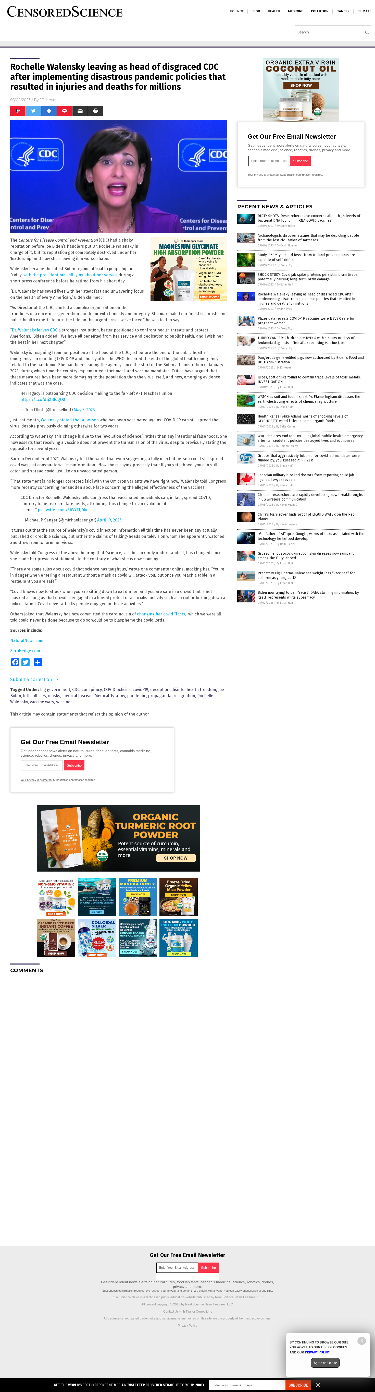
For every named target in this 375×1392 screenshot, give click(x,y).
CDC (76, 689)
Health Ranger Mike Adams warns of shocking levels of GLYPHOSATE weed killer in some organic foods (303, 418)
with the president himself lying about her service (70, 274)
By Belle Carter (285, 426)
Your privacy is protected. (36, 779)
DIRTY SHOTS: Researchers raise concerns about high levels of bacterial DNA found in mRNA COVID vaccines (309, 218)
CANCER (342, 11)
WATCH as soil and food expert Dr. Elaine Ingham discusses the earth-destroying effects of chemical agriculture (309, 399)
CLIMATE (364, 11)
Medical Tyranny (110, 695)
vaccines (64, 701)
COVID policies (117, 689)
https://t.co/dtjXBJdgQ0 (42, 399)
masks (54, 695)
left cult (30, 695)
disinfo (177, 689)
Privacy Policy (187, 1325)
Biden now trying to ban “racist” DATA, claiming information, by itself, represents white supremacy (308, 594)
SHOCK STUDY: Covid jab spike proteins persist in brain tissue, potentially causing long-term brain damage (308, 276)
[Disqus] (118, 1041)
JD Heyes (48, 100)
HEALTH (274, 11)
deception (159, 689)
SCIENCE (237, 11)
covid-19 (140, 689)
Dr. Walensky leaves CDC (34, 330)
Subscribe (298, 1385)
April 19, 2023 (109, 520)
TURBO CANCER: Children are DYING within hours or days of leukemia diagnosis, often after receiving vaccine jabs (306, 340)
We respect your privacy (161, 1290)
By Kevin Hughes (287, 245)
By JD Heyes (284, 309)
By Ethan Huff (285, 284)
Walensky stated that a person (70, 420)
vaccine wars (42, 701)
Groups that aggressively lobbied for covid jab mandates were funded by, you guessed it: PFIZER (309, 458)
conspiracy (92, 689)
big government (55, 689)
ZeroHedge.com (25, 650)
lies (43, 695)
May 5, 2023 (84, 409)
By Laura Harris (286, 226)
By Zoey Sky (284, 265)
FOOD (256, 11)
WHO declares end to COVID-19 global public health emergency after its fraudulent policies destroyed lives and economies (310, 438)
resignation (184, 695)
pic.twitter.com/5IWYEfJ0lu (62, 509)
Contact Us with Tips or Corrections (187, 1311)
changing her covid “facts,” (162, 614)
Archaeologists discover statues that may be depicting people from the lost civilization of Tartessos (308, 237)
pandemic (136, 695)
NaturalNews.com (26, 640)
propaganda (159, 695)
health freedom (201, 689)
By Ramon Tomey (287, 446)
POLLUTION (320, 11)
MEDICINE (295, 11)
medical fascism (77, 695)
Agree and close (325, 1363)
